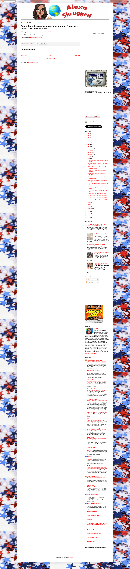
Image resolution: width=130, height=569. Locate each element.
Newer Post (24, 55)
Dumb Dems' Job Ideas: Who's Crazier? (97, 193)
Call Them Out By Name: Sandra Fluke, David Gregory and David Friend (97, 225)
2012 (88, 142)
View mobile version (50, 58)
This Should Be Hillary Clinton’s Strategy (96, 486)
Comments (90, 282)
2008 (88, 213)
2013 (88, 140)
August (90, 156)
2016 (88, 133)
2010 (88, 146)
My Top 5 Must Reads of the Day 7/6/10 (97, 197)
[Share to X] (43, 44)
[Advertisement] (98, 56)
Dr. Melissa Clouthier (92, 399)
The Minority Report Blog (93, 428)
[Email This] (39, 44)
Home (50, 55)
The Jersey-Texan (91, 529)
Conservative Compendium (94, 533)
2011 (88, 144)
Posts (88, 279)
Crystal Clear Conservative (94, 389)
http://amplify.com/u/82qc (35, 37)
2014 (88, 138)
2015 (88, 135)
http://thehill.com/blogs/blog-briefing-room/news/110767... (38, 32)
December (90, 148)
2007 (88, 215)
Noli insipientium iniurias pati (94, 360)
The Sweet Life (91, 541)
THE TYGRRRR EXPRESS (93, 370)
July (89, 158)
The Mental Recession (92, 511)
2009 (88, 211)
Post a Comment (27, 52)
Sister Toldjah (90, 437)
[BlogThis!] (41, 44)
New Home (89, 495)
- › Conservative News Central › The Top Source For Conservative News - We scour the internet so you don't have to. (97, 525)
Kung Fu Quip (90, 485)
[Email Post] (36, 43)
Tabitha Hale (90, 419)
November (90, 150)
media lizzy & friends (92, 494)
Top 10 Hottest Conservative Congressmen (100, 264)
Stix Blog (89, 519)
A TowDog (89, 456)
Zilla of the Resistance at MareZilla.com (97, 412)
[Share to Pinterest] (46, 44)
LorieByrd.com (91, 447)
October (90, 152)
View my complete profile (91, 353)
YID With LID (90, 379)
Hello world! (89, 413)
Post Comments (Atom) (32, 62)
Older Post (77, 55)
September (91, 154)
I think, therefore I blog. (93, 476)
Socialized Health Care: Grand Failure (96, 244)
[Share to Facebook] (44, 44)
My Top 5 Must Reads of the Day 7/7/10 (97, 195)
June (89, 202)
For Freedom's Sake (92, 537)
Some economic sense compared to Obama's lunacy (96, 177)
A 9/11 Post (89, 505)
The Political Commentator (94, 466)
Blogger (71, 557)
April (89, 206)
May (89, 204)
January (90, 208)
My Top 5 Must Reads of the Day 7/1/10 (97, 200)
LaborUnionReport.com (93, 515)
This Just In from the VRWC (94, 503)
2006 (88, 217)
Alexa (97, 328)
